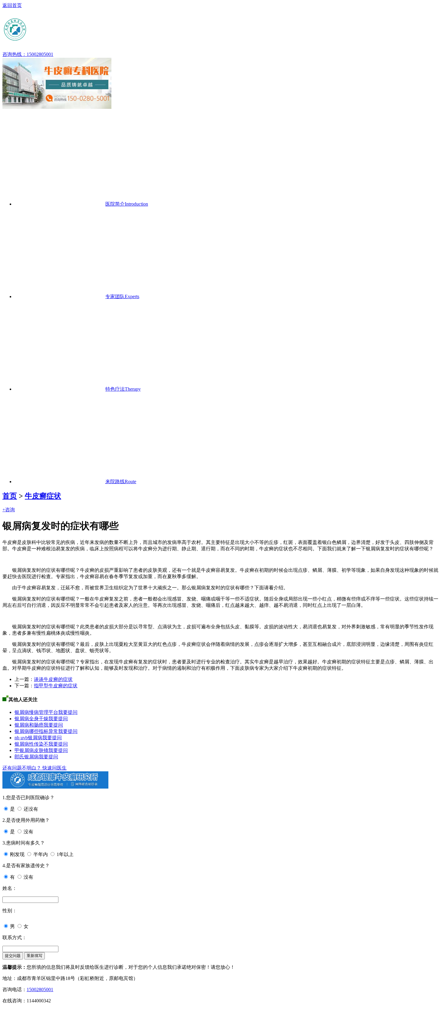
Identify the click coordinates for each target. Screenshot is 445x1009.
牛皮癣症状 (43, 496)
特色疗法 (123, 389)
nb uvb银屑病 (28, 737)
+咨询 (8, 509)
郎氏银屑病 (27, 756)
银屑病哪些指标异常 (36, 731)
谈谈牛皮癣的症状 (53, 679)
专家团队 (122, 296)
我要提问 (67, 712)
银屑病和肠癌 (29, 724)
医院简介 (126, 204)
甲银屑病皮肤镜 (31, 750)
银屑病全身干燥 (31, 718)
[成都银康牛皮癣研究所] (61, 39)
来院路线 (120, 481)
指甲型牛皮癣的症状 (55, 685)
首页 (9, 496)
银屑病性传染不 (31, 744)
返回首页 (12, 5)
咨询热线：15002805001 (27, 54)
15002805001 (40, 989)
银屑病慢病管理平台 (36, 712)
